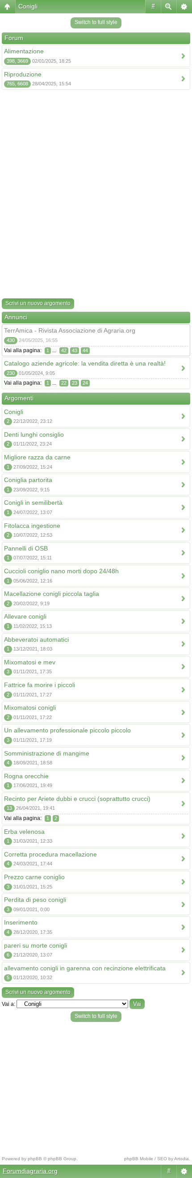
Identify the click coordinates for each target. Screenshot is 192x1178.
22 (64, 383)
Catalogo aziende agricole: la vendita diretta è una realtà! (85, 363)
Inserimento (21, 922)
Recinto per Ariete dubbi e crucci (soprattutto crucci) (77, 798)
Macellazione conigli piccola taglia (51, 593)
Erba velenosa (24, 831)
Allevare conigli (25, 616)
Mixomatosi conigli (30, 707)
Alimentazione (24, 51)
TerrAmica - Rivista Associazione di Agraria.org (69, 330)
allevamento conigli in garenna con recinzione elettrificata (85, 968)
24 (85, 383)
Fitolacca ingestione (32, 525)
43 (74, 350)
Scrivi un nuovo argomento (38, 303)
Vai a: (8, 1004)
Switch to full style (96, 22)
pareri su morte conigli (35, 945)
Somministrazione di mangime (46, 753)
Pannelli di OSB (26, 548)
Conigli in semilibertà (33, 502)
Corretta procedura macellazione (50, 854)
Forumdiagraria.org (30, 1170)
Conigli (28, 6)
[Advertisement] (96, 195)
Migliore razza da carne (37, 457)
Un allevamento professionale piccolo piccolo (67, 730)
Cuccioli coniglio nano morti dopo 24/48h (61, 571)
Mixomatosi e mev (29, 662)
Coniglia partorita (28, 479)
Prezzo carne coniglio (34, 876)
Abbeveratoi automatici (36, 639)
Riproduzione (23, 74)
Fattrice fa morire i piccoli (39, 684)
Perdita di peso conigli (35, 899)
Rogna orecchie (26, 776)
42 (64, 350)
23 (74, 383)
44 (85, 350)
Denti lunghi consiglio (34, 434)
